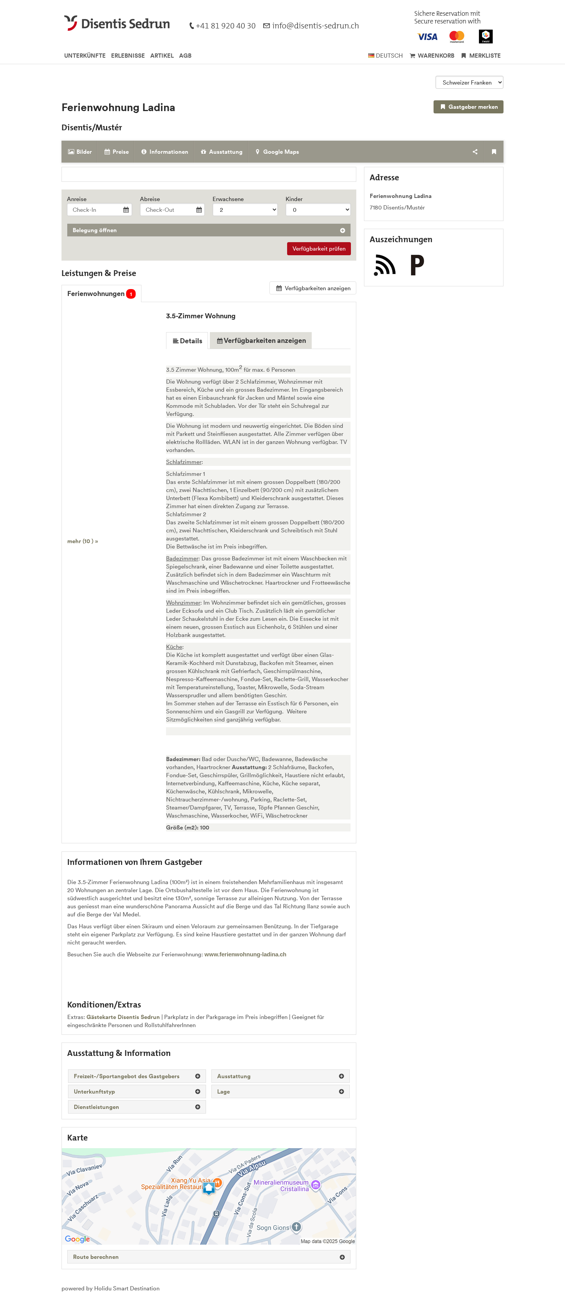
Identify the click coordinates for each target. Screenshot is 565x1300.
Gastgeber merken (472, 106)
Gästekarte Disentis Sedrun (123, 1017)
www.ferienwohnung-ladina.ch (245, 954)
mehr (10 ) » (82, 541)
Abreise (150, 199)
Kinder (294, 199)
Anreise (76, 199)
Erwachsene (228, 199)
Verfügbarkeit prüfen (319, 248)
